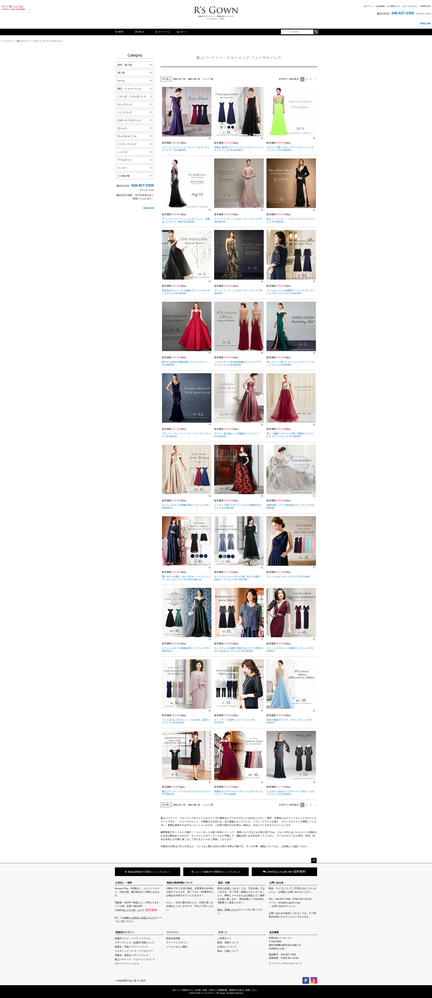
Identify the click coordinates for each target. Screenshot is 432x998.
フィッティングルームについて (285, 963)
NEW (120, 31)
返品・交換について (228, 909)
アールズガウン (8, 41)
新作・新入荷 (125, 64)
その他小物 (123, 175)
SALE (141, 31)
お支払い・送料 (123, 882)
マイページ (164, 31)
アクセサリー (125, 160)
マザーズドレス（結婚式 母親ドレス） (135, 942)
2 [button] (306, 79)
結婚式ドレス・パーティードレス (132, 938)
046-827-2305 (403, 13)
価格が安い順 (179, 79)
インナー (122, 168)
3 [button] (310, 79)
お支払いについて (226, 946)
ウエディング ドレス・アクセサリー (134, 951)
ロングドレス (125, 104)
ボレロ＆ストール (127, 136)
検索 (315, 32)
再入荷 (121, 72)
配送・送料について (228, 942)
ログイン (369, 6)
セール (121, 80)
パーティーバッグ (127, 144)
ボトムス (122, 128)
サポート (222, 932)
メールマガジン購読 (176, 946)
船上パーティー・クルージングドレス (135, 959)
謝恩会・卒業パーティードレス (131, 946)
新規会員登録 (173, 938)
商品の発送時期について (180, 882)
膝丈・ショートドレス (129, 88)
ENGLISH (426, 6)
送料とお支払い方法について (139, 917)
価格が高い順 (194, 79)
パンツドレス (125, 112)
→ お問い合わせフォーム (282, 906)
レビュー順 (208, 79)
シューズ (122, 152)
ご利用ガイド (394, 6)
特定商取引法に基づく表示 (131, 980)
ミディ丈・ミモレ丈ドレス (132, 96)
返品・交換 (224, 882)
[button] (315, 79)
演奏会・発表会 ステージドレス (131, 955)
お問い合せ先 (276, 882)
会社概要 (274, 932)
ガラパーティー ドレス (127, 963)
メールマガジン (411, 6)
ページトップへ (314, 860)
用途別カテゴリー (124, 932)
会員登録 (381, 6)
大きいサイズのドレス (129, 120)
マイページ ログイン (177, 942)
